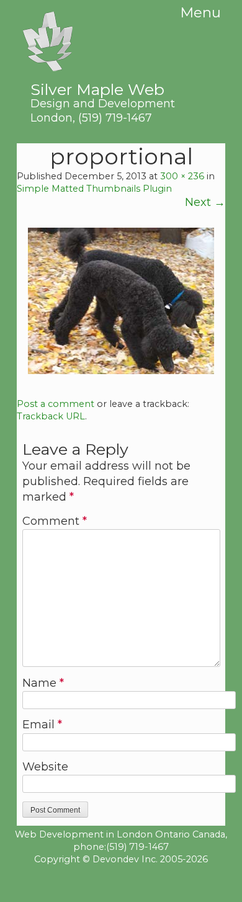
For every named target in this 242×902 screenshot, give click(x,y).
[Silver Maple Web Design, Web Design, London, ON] (121, 883)
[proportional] (121, 370)
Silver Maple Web (102, 95)
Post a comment (55, 403)
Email (42, 724)
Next (205, 202)
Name (43, 683)
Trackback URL (51, 416)
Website (45, 767)
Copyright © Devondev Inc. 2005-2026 (121, 859)
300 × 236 (182, 176)
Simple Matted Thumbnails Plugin (94, 188)
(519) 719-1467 (115, 117)
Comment (54, 521)
